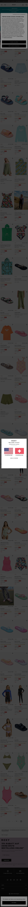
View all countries (14, 458)
